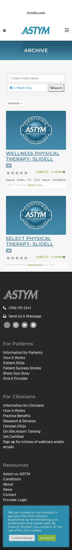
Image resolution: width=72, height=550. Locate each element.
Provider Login (36, 12)
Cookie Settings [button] (21, 537)
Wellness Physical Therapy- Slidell (33, 156)
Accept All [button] (46, 537)
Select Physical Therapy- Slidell (29, 241)
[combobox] (15, 103)
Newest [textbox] (14, 103)
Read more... (36, 185)
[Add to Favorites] (51, 172)
